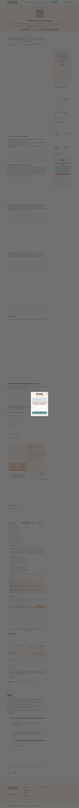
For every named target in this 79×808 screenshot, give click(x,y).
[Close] (47, 393)
